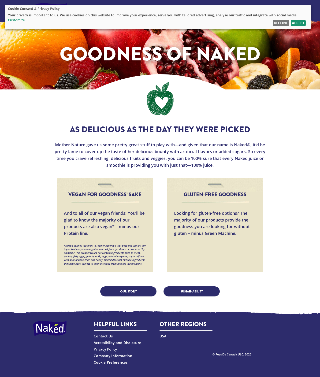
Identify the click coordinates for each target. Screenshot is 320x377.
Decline (281, 22)
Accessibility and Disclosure (117, 342)
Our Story (128, 291)
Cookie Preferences (111, 362)
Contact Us (103, 336)
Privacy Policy (105, 349)
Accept (298, 22)
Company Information (113, 355)
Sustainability (191, 291)
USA (163, 336)
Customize (16, 20)
